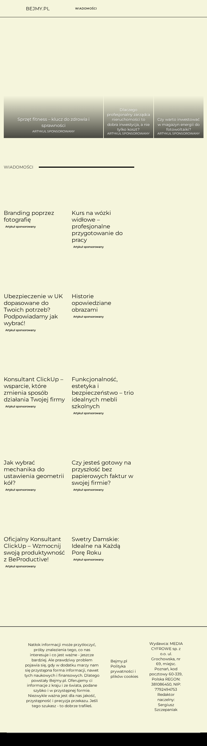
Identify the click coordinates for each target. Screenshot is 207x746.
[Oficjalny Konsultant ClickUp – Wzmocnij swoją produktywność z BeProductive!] (35, 517)
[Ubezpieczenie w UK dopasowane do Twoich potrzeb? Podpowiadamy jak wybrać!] (35, 274)
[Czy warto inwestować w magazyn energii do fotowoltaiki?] (178, 102)
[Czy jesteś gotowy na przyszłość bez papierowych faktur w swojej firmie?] (103, 441)
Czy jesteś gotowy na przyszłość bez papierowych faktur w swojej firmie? (102, 472)
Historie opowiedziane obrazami (91, 303)
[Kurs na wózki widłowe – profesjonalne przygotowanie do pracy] (103, 191)
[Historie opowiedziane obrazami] (103, 274)
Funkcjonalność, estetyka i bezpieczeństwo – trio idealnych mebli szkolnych (103, 393)
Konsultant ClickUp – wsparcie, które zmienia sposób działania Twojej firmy (34, 389)
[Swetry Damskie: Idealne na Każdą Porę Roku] (103, 517)
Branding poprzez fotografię (29, 216)
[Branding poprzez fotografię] (35, 191)
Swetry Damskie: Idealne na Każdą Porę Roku (96, 546)
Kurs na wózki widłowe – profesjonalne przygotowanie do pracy (97, 226)
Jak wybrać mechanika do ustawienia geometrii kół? (34, 472)
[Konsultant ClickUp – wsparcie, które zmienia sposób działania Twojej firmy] (35, 358)
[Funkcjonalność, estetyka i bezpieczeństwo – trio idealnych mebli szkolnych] (103, 358)
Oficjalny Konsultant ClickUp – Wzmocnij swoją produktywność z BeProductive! (34, 549)
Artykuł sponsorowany (53, 131)
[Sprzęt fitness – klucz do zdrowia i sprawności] (54, 102)
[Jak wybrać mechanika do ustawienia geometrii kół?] (35, 441)
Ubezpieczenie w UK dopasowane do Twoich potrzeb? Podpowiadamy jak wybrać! (33, 309)
